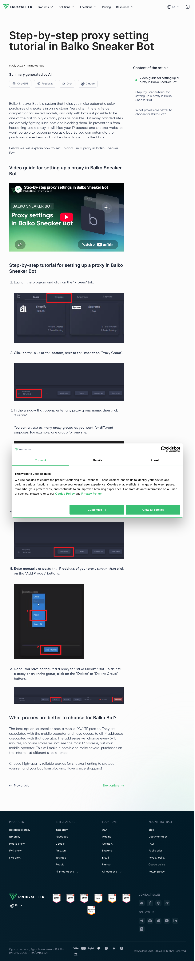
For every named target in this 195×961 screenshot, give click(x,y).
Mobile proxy (17, 843)
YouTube (61, 857)
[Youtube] (167, 921)
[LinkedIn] (175, 921)
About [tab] (154, 460)
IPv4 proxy (15, 850)
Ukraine (106, 836)
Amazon (61, 850)
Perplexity (47, 83)
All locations (109, 871)
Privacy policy (157, 857)
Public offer (155, 850)
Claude (90, 83)
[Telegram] (167, 903)
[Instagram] (142, 929)
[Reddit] (158, 921)
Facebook (62, 836)
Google (60, 843)
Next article (111, 785)
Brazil (105, 857)
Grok (69, 83)
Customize (95, 509)
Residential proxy (19, 830)
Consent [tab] (40, 460)
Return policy (157, 871)
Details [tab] (97, 460)
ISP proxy (14, 836)
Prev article (21, 785)
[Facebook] (150, 903)
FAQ (151, 843)
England (107, 850)
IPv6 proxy (15, 857)
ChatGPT (22, 83)
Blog (151, 830)
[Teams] (158, 903)
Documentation (158, 836)
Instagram (62, 830)
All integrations (65, 871)
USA (104, 830)
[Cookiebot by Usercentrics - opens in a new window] (163, 449)
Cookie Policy (65, 493)
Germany (107, 843)
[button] (159, 80)
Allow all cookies (153, 509)
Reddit (60, 864)
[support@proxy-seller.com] (142, 903)
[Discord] (150, 921)
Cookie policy (157, 864)
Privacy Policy (91, 493)
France (106, 864)
